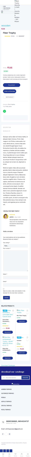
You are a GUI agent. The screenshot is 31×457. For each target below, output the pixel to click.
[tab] (15, 127)
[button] (9, 97)
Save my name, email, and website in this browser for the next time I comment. (14, 292)
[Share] (4, 451)
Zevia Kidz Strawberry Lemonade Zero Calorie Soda (7, 320)
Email (5, 281)
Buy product (11, 85)
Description (7, 127)
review (13, 36)
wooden (5, 25)
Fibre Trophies (11, 104)
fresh (7, 106)
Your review (7, 248)
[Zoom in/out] (11, 451)
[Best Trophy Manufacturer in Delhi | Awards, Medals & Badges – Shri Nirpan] (17, 11)
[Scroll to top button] (28, 450)
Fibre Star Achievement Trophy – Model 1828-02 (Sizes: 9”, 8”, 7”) (8, 349)
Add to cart (22, 352)
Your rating (6, 242)
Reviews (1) (6, 131)
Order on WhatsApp (9, 91)
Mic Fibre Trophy (21, 315)
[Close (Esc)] (1, 451)
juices (10, 106)
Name (5, 274)
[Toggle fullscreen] (7, 451)
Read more (22, 321)
